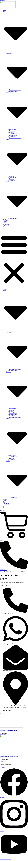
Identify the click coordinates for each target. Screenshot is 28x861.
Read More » (3, 734)
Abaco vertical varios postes (9, 756)
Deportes (11, 132)
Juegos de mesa (13, 133)
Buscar (22, 571)
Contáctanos (6, 225)
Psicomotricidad (13, 91)
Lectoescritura (12, 129)
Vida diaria (12, 136)
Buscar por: (3, 571)
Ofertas (5, 221)
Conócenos (6, 224)
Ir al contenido (3, 0)
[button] (14, 258)
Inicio (4, 10)
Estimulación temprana (15, 90)
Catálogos (5, 220)
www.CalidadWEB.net (5, 859)
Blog (4, 222)
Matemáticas (12, 131)
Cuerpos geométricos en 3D (8, 730)
